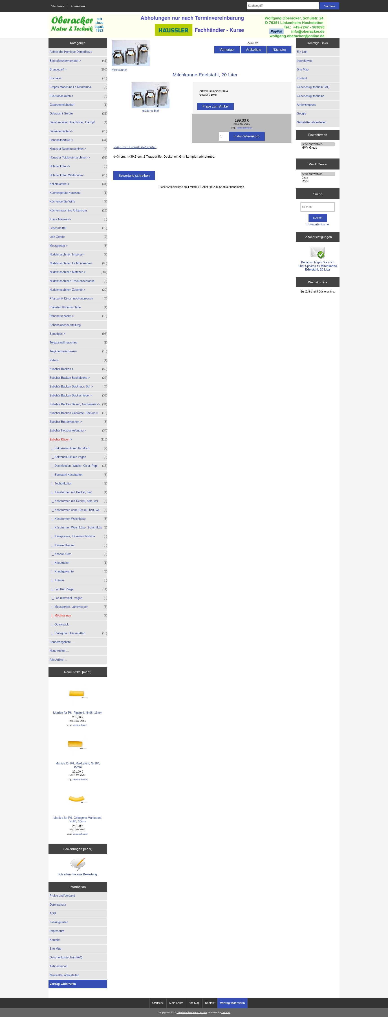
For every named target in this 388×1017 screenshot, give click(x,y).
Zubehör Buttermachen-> (78, 421)
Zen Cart (225, 1012)
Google (301, 113)
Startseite (57, 6)
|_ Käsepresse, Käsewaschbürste (78, 536)
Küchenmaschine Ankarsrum (78, 210)
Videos (78, 360)
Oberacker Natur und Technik (192, 1012)
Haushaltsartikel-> (78, 140)
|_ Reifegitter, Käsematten (78, 633)
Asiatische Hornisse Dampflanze (71, 51)
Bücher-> (78, 78)
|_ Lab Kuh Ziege (78, 589)
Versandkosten (80, 725)
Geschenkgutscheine (310, 96)
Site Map (55, 948)
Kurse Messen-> (78, 219)
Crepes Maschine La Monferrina (78, 87)
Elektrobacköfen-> (78, 96)
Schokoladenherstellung (65, 325)
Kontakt (55, 940)
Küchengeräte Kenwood (78, 192)
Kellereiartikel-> (78, 184)
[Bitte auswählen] (318, 144)
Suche (317, 194)
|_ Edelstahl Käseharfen (78, 474)
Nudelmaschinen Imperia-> (78, 254)
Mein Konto (176, 1003)
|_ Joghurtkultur (78, 483)
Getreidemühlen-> (78, 131)
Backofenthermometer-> (78, 60)
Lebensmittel (78, 228)
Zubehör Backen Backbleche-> (78, 377)
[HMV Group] (318, 148)
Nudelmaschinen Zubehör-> (78, 289)
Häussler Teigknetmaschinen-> (78, 157)
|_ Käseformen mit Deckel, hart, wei (78, 501)
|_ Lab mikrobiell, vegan (78, 598)
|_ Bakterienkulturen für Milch (78, 448)
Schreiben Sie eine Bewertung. (78, 874)
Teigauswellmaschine (78, 342)
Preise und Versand (62, 895)
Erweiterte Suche (317, 224)
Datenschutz (58, 904)
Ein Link (302, 51)
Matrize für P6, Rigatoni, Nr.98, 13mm (77, 712)
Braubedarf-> (78, 69)
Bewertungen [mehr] (77, 849)
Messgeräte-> (78, 245)
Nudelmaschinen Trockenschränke (78, 281)
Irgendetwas (305, 60)
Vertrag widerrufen (63, 984)
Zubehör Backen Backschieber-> (78, 395)
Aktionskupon (58, 966)
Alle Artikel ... (58, 659)
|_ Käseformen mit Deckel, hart (78, 492)
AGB (53, 913)
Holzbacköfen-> (78, 166)
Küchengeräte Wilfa (78, 201)
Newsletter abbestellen (64, 975)
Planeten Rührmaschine (78, 307)
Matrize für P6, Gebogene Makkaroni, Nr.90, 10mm (77, 819)
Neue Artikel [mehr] (77, 672)
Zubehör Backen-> (78, 369)
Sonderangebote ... (62, 642)
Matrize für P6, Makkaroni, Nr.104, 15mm (77, 765)
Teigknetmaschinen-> (78, 351)
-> (78, 439)
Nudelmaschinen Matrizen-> (78, 272)
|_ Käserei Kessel (78, 545)
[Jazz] (318, 177)
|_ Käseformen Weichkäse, (78, 518)
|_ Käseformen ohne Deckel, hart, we (78, 510)
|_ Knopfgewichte (78, 571)
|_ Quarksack (59, 624)
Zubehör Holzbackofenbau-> (78, 430)
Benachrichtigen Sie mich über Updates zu (318, 266)
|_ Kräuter (78, 580)
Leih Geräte (78, 236)
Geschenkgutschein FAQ (66, 957)
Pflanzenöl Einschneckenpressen (78, 298)
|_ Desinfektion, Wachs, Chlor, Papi (78, 465)
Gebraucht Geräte (78, 113)
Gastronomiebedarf (78, 104)
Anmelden (78, 6)
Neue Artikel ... (59, 650)
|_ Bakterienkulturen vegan (78, 457)
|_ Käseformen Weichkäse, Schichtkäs (78, 527)
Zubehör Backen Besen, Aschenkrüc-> (78, 404)
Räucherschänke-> (78, 316)
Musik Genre (318, 164)
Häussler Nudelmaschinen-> (78, 148)
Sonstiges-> (78, 333)
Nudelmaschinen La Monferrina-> (78, 263)
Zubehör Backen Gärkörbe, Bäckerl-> (78, 413)
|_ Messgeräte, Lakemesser (78, 606)
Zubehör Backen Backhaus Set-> (78, 386)
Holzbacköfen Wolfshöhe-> (78, 175)
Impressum (57, 931)
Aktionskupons (306, 104)
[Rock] (318, 181)
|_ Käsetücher (78, 562)
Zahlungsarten (59, 922)
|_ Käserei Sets (78, 554)
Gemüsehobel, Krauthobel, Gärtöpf (78, 122)
